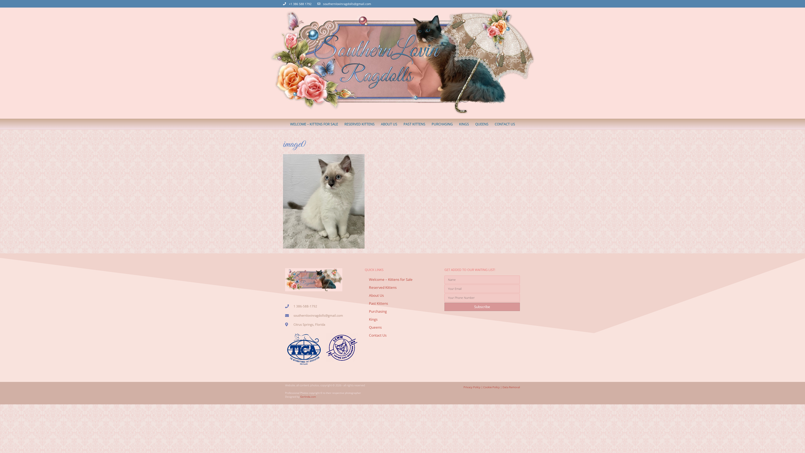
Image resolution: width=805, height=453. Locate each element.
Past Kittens (414, 124)
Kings (464, 124)
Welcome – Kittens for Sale (314, 124)
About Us (389, 124)
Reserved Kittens (359, 124)
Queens (481, 124)
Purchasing (442, 124)
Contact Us (505, 124)
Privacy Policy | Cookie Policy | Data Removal (492, 387)
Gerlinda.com (308, 396)
